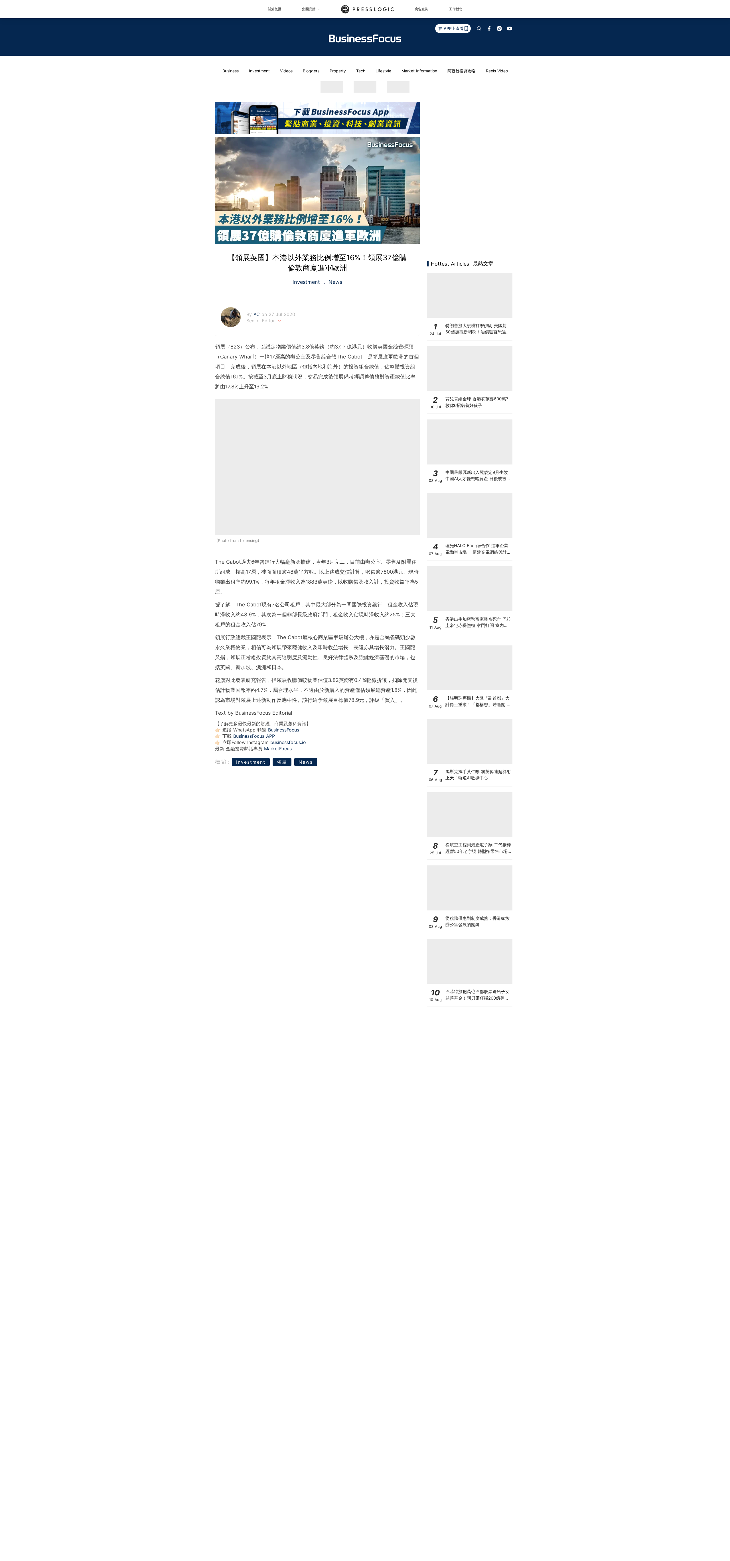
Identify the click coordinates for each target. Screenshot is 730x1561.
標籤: (222, 762)
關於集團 (274, 9)
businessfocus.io (288, 742)
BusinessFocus (283, 730)
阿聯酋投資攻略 (461, 70)
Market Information (419, 70)
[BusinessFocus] (365, 38)
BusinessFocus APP (254, 736)
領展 (282, 762)
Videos (286, 70)
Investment (259, 70)
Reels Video (497, 70)
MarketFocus (278, 748)
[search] (479, 28)
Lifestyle (383, 70)
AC (257, 314)
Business (230, 70)
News (334, 282)
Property (338, 70)
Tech (360, 70)
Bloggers (311, 70)
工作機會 (456, 9)
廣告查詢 (421, 9)
